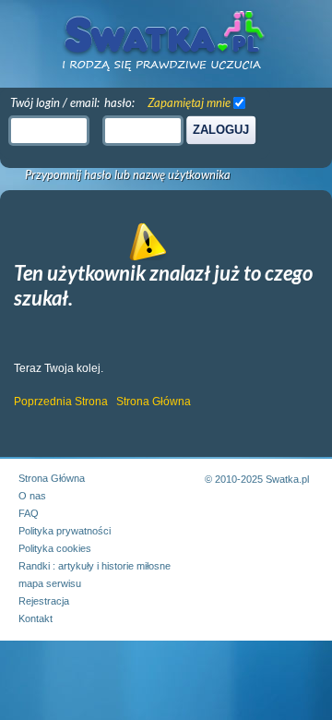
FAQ (28, 513)
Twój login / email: (55, 102)
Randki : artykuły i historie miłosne (94, 565)
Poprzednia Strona (61, 401)
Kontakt (35, 618)
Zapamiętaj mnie (189, 102)
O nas (32, 495)
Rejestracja (43, 600)
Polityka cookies (54, 548)
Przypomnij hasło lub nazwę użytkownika (128, 175)
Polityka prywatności (64, 530)
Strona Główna (153, 401)
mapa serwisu (49, 583)
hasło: (119, 102)
